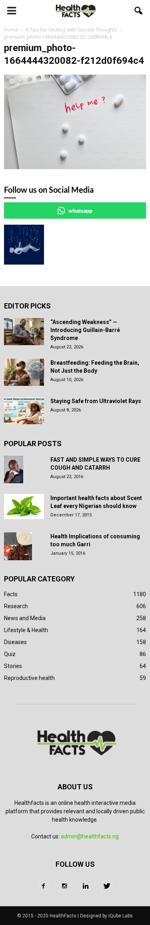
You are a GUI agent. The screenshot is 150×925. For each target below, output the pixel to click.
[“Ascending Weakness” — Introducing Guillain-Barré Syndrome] (24, 332)
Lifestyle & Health (26, 630)
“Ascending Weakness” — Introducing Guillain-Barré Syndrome (85, 330)
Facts (11, 594)
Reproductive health (29, 678)
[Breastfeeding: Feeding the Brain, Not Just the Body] (24, 372)
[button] (139, 11)
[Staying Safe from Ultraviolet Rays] (24, 411)
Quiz (10, 654)
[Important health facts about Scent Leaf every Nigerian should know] (24, 507)
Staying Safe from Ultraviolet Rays (95, 401)
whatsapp (80, 210)
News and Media (25, 618)
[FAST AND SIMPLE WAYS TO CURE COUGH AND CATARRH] (13, 470)
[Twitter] (107, 886)
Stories (13, 666)
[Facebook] (43, 886)
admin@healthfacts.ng (90, 836)
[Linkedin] (86, 886)
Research (16, 606)
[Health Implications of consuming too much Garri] (18, 546)
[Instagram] (64, 886)
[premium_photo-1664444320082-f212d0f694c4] (75, 167)
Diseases (15, 642)
